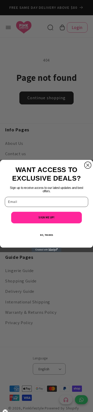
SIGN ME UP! (46, 217)
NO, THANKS (46, 234)
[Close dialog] (87, 165)
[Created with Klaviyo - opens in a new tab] (46, 249)
